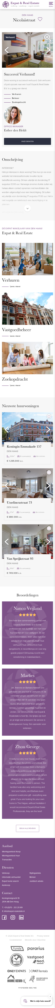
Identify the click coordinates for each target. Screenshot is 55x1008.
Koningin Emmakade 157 (24, 446)
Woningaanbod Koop (11, 851)
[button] (6, 50)
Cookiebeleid (16, 939)
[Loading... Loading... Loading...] (27, 429)
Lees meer (15, 286)
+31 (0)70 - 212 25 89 (13, 907)
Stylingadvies (35, 873)
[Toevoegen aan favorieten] (49, 416)
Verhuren (16, 94)
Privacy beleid (43, 935)
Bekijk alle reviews (27, 828)
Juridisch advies (36, 881)
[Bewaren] (40, 19)
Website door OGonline (35, 939)
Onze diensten (27, 141)
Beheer (15, 98)
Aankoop (6, 885)
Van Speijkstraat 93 (20, 558)
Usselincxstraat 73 (19, 502)
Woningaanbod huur (11, 855)
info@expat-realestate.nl (14, 911)
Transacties (7, 859)
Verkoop (6, 873)
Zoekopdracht (19, 102)
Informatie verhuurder (11, 877)
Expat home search (10, 881)
